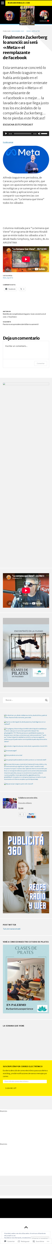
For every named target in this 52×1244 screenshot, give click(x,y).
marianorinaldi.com (19, 3)
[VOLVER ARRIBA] (26, 1227)
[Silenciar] (39, 133)
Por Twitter (9, 925)
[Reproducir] (6, 133)
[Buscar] (26, 700)
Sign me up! (10, 1088)
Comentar (41, 363)
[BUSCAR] (46, 700)
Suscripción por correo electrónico (23, 1067)
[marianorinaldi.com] (26, 15)
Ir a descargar (8, 142)
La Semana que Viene (13, 1026)
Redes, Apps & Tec (33, 31)
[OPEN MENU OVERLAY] (2, 3)
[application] (26, 133)
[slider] (44, 133)
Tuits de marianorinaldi (11, 929)
